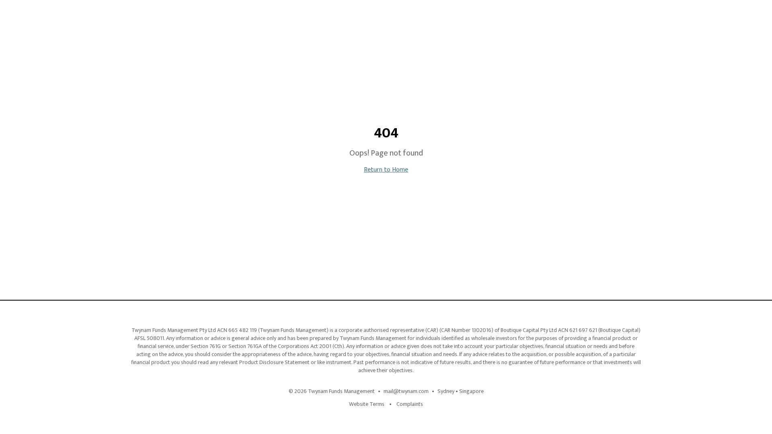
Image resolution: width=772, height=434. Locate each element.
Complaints (409, 404)
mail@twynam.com (406, 391)
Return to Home (386, 169)
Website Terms (366, 404)
